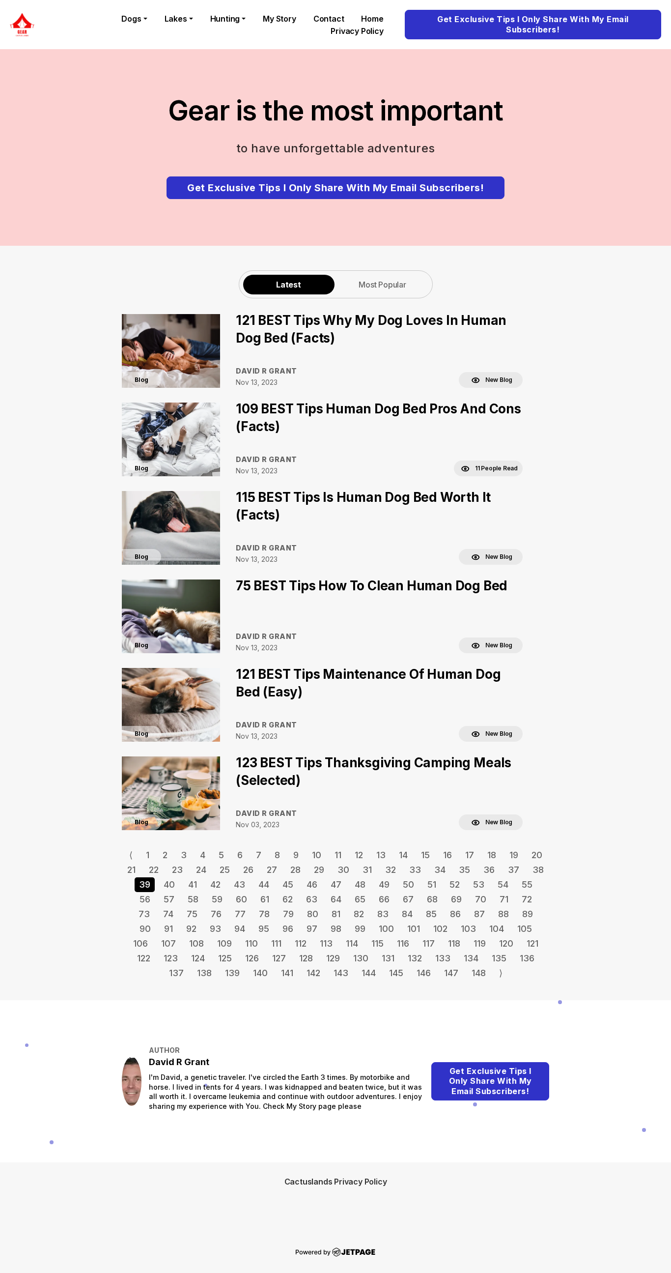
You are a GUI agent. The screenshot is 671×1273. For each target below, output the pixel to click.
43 (239, 884)
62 (287, 899)
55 (527, 884)
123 (171, 958)
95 (263, 929)
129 (333, 958)
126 (252, 958)
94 (239, 929)
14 (403, 855)
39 (144, 884)
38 (538, 870)
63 (311, 899)
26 (248, 870)
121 (532, 943)
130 (360, 958)
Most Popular (382, 284)
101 (413, 929)
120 (506, 943)
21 (131, 870)
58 (193, 899)
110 (251, 943)
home (372, 19)
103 (468, 929)
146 (424, 973)
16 (447, 855)
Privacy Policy (357, 31)
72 (527, 899)
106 (140, 943)
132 (415, 958)
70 (480, 899)
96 (287, 929)
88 (503, 914)
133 (442, 958)
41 (192, 884)
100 (386, 929)
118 (454, 943)
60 (241, 899)
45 (287, 884)
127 (279, 958)
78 (264, 914)
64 (336, 899)
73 (144, 914)
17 (469, 855)
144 (369, 973)
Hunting (225, 19)
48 (360, 884)
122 (143, 958)
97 (312, 929)
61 (264, 899)
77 (240, 914)
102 (440, 929)
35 (464, 870)
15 (425, 855)
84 (407, 914)
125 (225, 958)
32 (390, 870)
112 (301, 943)
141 (287, 973)
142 (313, 973)
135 (499, 958)
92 (191, 929)
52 (454, 884)
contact (328, 19)
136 (527, 958)
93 (215, 929)
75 (192, 914)
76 (216, 914)
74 (168, 914)
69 (456, 899)
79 (288, 914)
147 (451, 973)
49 (384, 884)
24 (201, 870)
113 (326, 943)
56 (145, 899)
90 (145, 929)
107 (168, 943)
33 (415, 870)
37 (513, 870)
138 (204, 973)
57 (169, 899)
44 (263, 884)
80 (312, 914)
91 (168, 929)
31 (367, 870)
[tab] (289, 284)
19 (513, 855)
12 (359, 855)
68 (432, 899)
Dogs (131, 19)
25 (225, 870)
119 (480, 943)
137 (176, 973)
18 (491, 855)
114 (352, 943)
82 (359, 914)
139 (232, 973)
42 (215, 884)
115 (377, 943)
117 (428, 943)
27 (272, 870)
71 (504, 899)
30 (343, 870)
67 (408, 899)
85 (431, 914)
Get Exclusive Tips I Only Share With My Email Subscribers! (533, 24)
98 (336, 929)
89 (527, 914)
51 (431, 884)
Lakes (176, 19)
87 (479, 914)
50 (408, 884)
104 (496, 929)
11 (338, 855)
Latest (288, 284)
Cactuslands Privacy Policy (335, 1181)
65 (360, 899)
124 (198, 958)
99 (360, 929)
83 (383, 914)
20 (536, 855)
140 (260, 973)
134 (471, 958)
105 (524, 929)
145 (396, 973)
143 (341, 973)
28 (295, 870)
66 (384, 899)
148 (479, 973)
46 (312, 884)
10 (316, 855)
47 (336, 884)
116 (403, 943)
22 (154, 870)
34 (440, 870)
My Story (279, 19)
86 (455, 914)
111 (276, 943)
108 (196, 943)
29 (319, 870)
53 (478, 884)
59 (217, 899)
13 (381, 855)
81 (336, 914)
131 (388, 958)
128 (306, 958)
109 (224, 943)
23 (177, 870)
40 (169, 884)
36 (489, 870)
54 (503, 884)
